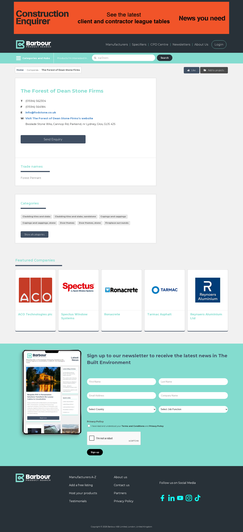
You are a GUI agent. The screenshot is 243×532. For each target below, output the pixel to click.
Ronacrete (112, 314)
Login (219, 44)
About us (120, 477)
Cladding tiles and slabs (36, 216)
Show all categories (34, 234)
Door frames (67, 223)
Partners (120, 493)
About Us (201, 44)
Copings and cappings (113, 216)
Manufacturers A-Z (82, 477)
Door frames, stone (90, 223)
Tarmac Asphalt (159, 314)
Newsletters (181, 44)
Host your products (83, 493)
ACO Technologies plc (35, 314)
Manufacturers (117, 44)
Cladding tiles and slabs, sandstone (75, 216)
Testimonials (77, 501)
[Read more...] (35, 290)
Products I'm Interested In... (72, 58)
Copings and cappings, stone (39, 223)
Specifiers (139, 44)
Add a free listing (81, 485)
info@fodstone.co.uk (40, 112)
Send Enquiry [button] (53, 139)
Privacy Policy (95, 421)
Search (165, 57)
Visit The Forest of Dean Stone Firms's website (59, 118)
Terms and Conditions (133, 426)
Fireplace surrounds (116, 223)
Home (20, 70)
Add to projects (215, 70)
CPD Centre (159, 44)
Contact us (121, 485)
